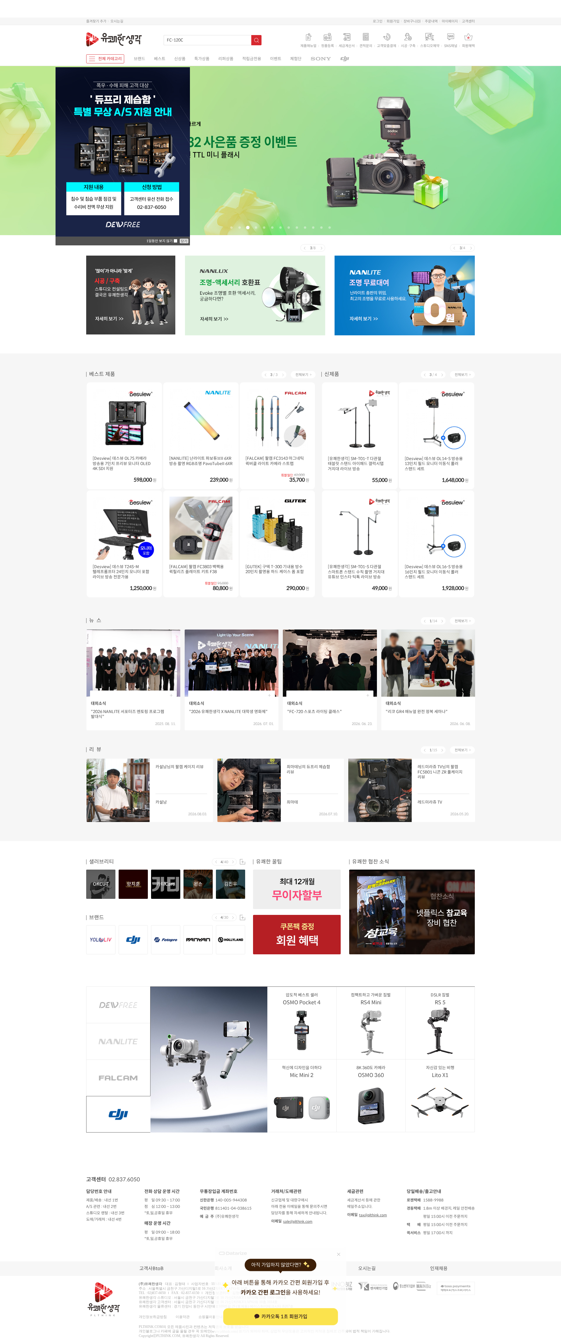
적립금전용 (251, 58)
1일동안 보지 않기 (160, 241)
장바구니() (412, 21)
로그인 (377, 21)
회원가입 (393, 21)
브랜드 (139, 58)
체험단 (296, 58)
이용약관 (183, 1316)
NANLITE (118, 1041)
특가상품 (201, 58)
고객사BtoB (151, 1268)
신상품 (180, 58)
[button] (231, 227)
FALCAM (118, 1078)
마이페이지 (450, 21)
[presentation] (304, 248)
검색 (256, 40)
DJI (118, 1114)
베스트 (159, 58)
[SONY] (320, 59)
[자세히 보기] (280, 150)
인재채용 (439, 1268)
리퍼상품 (225, 58)
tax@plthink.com (373, 1215)
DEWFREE (118, 1005)
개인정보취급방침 (153, 1316)
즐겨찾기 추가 (96, 21)
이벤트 (275, 58)
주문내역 (431, 21)
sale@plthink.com (297, 1221)
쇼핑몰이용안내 (210, 1316)
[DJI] (345, 59)
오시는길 (116, 21)
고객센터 (468, 21)
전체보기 (301, 374)
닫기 (184, 241)
